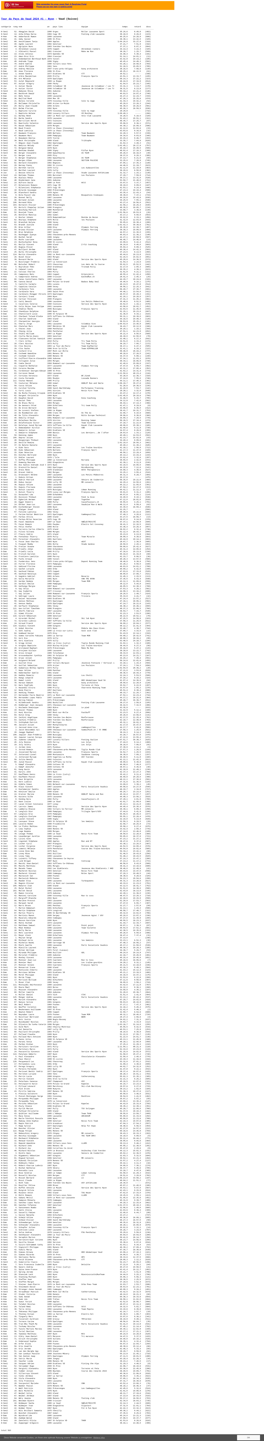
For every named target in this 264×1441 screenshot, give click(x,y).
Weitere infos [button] (99, 1437)
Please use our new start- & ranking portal (54, 7)
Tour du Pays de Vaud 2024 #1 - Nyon (27, 18)
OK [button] (248, 1437)
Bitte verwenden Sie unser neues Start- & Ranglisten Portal (61, 4)
